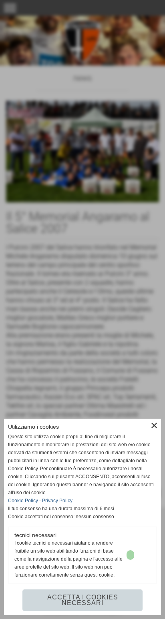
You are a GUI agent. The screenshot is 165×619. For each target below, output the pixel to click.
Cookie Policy (23, 500)
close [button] (154, 425)
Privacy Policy (57, 500)
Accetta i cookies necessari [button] (82, 600)
